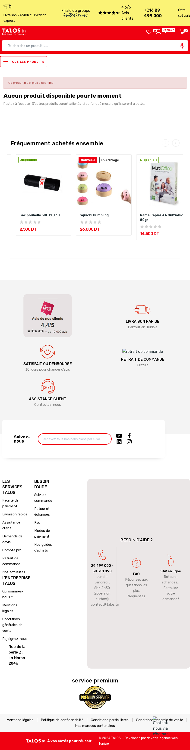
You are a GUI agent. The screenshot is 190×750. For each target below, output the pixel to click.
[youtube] (119, 436)
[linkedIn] (119, 442)
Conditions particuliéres (110, 720)
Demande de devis (12, 539)
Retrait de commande (11, 561)
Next (176, 143)
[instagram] (129, 442)
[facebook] (129, 436)
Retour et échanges (42, 512)
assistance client (47, 399)
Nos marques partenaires (95, 726)
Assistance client (11, 525)
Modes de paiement (42, 534)
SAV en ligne (170, 571)
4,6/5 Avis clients (127, 13)
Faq (37, 523)
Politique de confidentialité (62, 720)
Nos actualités (13, 572)
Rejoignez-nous (15, 639)
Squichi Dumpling (94, 215)
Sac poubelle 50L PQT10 (39, 215)
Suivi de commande (43, 498)
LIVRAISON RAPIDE (142, 321)
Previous (165, 143)
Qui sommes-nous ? (12, 594)
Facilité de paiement (10, 503)
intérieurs (75, 15)
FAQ (136, 574)
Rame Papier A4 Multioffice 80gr (162, 217)
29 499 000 (101, 566)
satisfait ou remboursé (47, 364)
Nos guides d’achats (43, 547)
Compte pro (12, 550)
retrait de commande (142, 359)
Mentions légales (9, 608)
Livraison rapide (14, 514)
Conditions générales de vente (12, 625)
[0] (149, 32)
